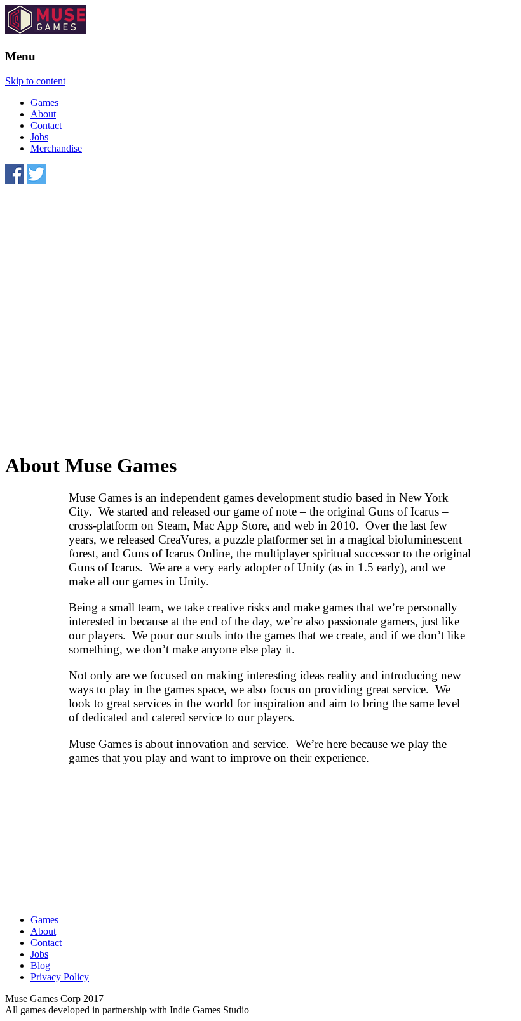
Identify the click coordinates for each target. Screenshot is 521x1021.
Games (44, 102)
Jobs (39, 136)
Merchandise (56, 148)
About (43, 114)
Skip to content (35, 81)
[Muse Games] (45, 30)
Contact (46, 125)
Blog (40, 965)
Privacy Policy (59, 976)
